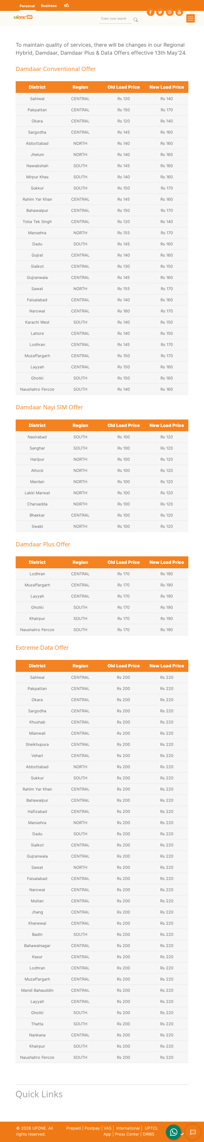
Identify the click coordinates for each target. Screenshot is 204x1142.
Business (49, 5)
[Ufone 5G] (23, 18)
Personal (27, 6)
